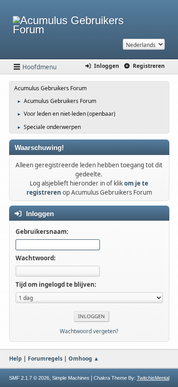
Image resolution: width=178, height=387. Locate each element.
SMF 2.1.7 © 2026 (29, 378)
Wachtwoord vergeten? (89, 331)
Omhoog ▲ (83, 358)
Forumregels (45, 358)
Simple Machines (70, 378)
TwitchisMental (153, 378)
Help (15, 358)
